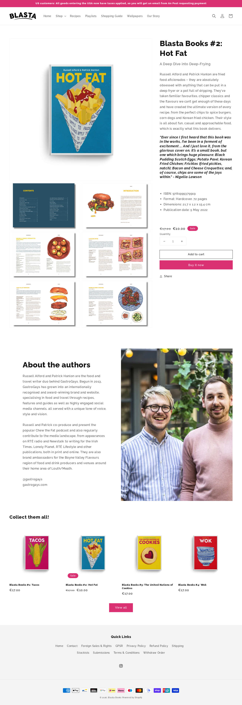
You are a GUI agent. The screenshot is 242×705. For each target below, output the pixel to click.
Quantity (165, 234)
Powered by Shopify (132, 698)
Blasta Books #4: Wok (192, 584)
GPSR (119, 645)
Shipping (178, 645)
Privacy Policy (136, 645)
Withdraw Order (154, 652)
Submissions (101, 652)
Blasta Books (114, 698)
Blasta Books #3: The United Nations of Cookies (147, 586)
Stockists (83, 652)
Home (59, 645)
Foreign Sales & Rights (96, 645)
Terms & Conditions (127, 652)
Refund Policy (159, 645)
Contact (72, 645)
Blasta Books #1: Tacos (24, 584)
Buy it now (196, 265)
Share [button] (168, 276)
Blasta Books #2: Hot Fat (82, 584)
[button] (214, 16)
